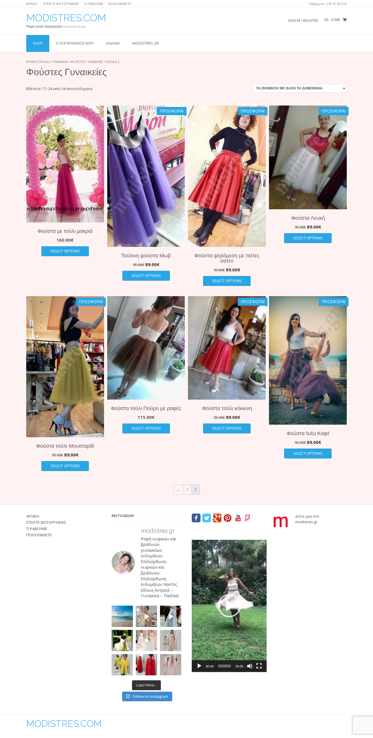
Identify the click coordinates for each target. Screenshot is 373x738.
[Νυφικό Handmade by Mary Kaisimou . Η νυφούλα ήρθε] (146, 640)
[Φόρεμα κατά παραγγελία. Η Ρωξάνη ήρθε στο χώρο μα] (170, 640)
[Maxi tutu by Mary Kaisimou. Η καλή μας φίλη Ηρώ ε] (122, 640)
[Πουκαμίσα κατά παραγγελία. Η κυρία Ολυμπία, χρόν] (122, 664)
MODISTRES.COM (66, 18)
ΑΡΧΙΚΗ (31, 4)
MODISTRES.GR (145, 43)
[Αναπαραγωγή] (199, 666)
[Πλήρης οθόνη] (259, 666)
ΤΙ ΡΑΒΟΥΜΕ (93, 4)
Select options (65, 251)
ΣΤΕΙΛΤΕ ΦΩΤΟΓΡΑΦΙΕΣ (61, 4)
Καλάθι (112, 43)
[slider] (224, 666)
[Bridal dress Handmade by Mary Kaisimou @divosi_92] (146, 616)
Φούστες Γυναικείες (87, 61)
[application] (229, 606)
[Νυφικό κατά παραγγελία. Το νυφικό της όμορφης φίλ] (170, 616)
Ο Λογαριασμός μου (75, 43)
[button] (229, 605)
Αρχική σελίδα (37, 61)
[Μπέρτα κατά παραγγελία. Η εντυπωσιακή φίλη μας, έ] (146, 664)
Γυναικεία (60, 61)
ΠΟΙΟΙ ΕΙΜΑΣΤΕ (119, 4)
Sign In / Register (303, 20)
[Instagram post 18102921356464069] (122, 616)
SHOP (38, 43)
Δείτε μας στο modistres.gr (307, 519)
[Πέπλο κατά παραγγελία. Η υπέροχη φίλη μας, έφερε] (170, 664)
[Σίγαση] (250, 666)
